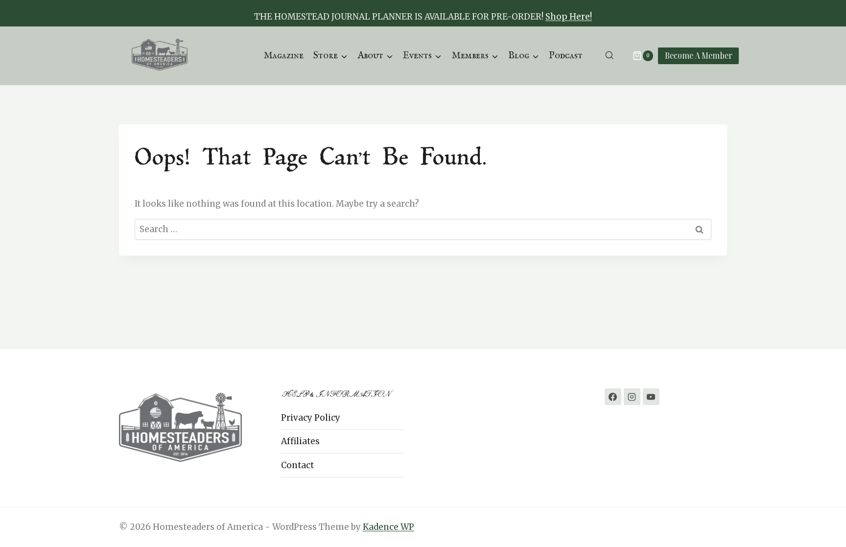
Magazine (283, 55)
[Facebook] (613, 396)
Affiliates (300, 441)
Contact (297, 465)
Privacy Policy (310, 417)
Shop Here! (568, 16)
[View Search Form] (609, 55)
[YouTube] (651, 396)
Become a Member (698, 55)
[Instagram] (632, 396)
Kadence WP (388, 527)
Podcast (566, 55)
